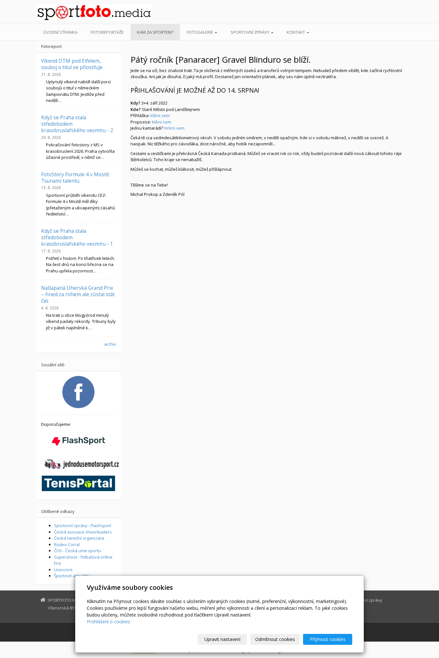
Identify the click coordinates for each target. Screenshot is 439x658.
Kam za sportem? (155, 32)
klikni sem (160, 115)
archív (110, 344)
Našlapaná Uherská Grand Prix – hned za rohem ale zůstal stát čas (78, 294)
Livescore (63, 569)
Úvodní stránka (60, 32)
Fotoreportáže (107, 32)
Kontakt (296, 32)
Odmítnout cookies (275, 639)
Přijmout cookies (327, 639)
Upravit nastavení (222, 639)
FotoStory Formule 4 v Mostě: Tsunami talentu (75, 177)
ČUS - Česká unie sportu (77, 550)
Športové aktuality (71, 576)
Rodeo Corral (67, 544)
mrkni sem (174, 128)
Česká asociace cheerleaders (83, 532)
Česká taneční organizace (79, 538)
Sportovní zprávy (250, 32)
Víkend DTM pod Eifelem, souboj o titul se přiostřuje (72, 64)
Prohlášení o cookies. (109, 621)
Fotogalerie (200, 32)
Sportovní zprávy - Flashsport (82, 525)
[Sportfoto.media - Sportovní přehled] (94, 12)
